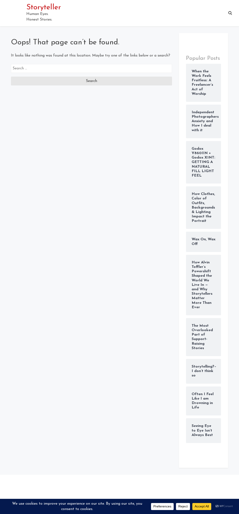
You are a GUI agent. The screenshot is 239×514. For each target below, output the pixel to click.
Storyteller (43, 7)
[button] (230, 13)
